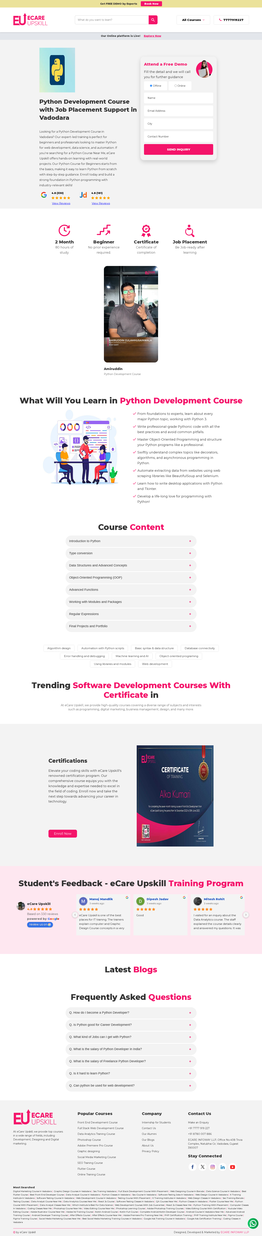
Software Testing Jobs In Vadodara (175, 1194)
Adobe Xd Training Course (79, 1211)
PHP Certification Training (178, 1215)
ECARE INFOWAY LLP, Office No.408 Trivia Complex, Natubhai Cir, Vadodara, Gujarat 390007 (215, 1143)
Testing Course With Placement (134, 1198)
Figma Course (235, 1215)
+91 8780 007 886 (200, 1134)
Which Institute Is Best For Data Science (92, 1205)
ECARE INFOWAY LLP (235, 1232)
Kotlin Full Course (129, 1211)
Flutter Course (86, 1168)
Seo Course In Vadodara (144, 1194)
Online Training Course (91, 1174)
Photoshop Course (89, 1139)
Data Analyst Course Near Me (46, 1201)
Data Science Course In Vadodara (223, 1191)
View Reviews (61, 203)
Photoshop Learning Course (130, 1208)
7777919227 (232, 20)
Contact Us (149, 1128)
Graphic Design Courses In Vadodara (72, 1191)
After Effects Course (80, 1215)
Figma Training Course (25, 1218)
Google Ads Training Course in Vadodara (164, 1218)
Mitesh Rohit (214, 899)
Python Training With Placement (210, 1205)
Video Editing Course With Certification (206, 1208)
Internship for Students (156, 1122)
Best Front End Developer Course (47, 1194)
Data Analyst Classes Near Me (55, 1205)
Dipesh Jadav (157, 899)
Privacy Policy (150, 1151)
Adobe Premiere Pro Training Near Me (142, 1215)
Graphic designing (89, 1151)
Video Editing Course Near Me (99, 1208)
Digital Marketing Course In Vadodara (32, 1191)
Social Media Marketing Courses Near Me (59, 1218)
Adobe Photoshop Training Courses (165, 1208)
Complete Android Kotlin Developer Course (162, 1211)
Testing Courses (21, 1201)
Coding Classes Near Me (39, 1208)
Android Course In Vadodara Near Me (205, 1211)
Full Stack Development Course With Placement (143, 1191)
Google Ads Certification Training (204, 1218)
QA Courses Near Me (166, 1201)
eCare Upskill (39, 904)
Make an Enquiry (198, 1122)
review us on (38, 924)
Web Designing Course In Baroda (187, 1191)
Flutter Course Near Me (221, 1201)
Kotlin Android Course (106, 1211)
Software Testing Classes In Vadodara (135, 1201)
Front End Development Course (98, 1122)
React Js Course (106, 1201)
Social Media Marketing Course (97, 1157)
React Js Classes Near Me (178, 1205)
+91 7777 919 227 (199, 1128)
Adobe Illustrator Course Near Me (47, 1211)
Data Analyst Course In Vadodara (83, 1194)
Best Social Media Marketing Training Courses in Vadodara (112, 1218)
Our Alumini (149, 1134)
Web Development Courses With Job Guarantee (139, 1205)
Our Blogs (148, 1139)
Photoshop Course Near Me (68, 1208)
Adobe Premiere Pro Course (95, 1145)
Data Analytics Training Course (96, 1134)
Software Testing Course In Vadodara (55, 1198)
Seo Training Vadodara (104, 1191)
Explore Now (152, 36)
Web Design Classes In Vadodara (204, 1198)
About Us (147, 1145)
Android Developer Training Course (50, 1215)
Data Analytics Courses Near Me (79, 1201)
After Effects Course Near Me (106, 1215)
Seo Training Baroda (233, 1198)
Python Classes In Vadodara (116, 1194)
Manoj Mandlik (101, 899)
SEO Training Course (90, 1163)
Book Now (151, 3)
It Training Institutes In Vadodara (169, 1198)
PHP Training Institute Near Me (210, 1215)
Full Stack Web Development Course (101, 1128)
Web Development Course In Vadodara (96, 1198)
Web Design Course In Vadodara (211, 1194)
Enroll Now (62, 834)
